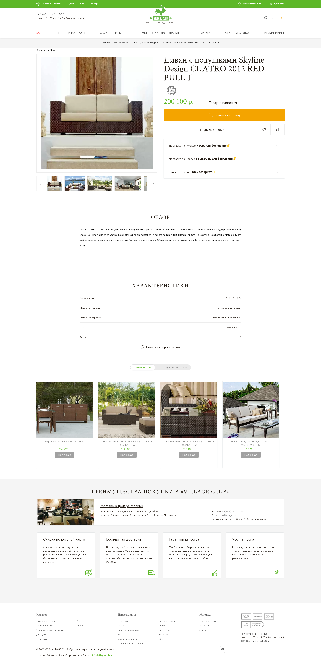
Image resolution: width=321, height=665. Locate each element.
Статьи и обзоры (89, 3)
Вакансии (164, 634)
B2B (161, 638)
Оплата (122, 625)
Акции (203, 629)
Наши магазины (252, 3)
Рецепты (204, 625)
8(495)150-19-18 (233, 511)
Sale (39, 33)
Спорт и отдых (237, 33)
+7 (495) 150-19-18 (51, 14)
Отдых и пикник (45, 638)
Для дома (202, 33)
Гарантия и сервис (128, 629)
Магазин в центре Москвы (121, 506)
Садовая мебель (113, 33)
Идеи (71, 3)
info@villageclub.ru (230, 515)
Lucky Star (264, 640)
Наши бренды (167, 629)
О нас (162, 625)
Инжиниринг (274, 33)
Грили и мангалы (71, 33)
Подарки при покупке (130, 643)
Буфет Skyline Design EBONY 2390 (64, 441)
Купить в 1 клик (212, 130)
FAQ (120, 634)
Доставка (279, 3)
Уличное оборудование (160, 33)
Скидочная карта (127, 638)
